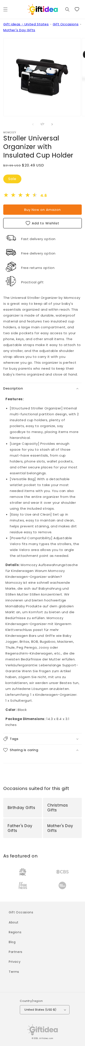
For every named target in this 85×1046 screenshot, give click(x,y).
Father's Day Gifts (20, 828)
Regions (15, 932)
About (14, 922)
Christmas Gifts (57, 807)
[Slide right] (52, 124)
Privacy (14, 961)
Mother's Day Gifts (19, 30)
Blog (12, 942)
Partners (15, 952)
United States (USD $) (40, 1010)
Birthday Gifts (21, 807)
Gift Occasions (65, 24)
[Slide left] (33, 124)
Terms (14, 972)
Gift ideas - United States (26, 24)
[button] (5, 9)
